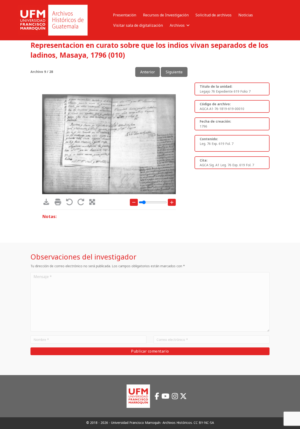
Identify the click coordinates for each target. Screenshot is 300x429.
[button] (188, 25)
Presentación (124, 15)
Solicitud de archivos (213, 15)
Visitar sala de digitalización (138, 25)
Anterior (147, 72)
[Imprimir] (59, 203)
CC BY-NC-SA (204, 422)
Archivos (177, 25)
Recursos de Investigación (166, 15)
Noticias (245, 15)
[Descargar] (48, 203)
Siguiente (174, 72)
